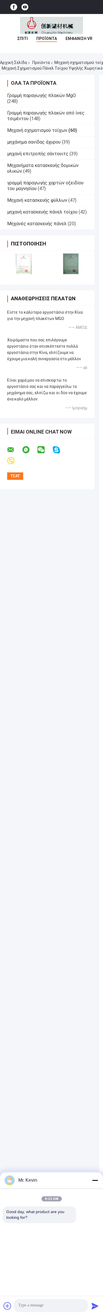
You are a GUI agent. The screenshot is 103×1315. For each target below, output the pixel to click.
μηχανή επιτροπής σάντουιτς (37, 153)
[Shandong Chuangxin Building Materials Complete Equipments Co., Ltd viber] (14, 461)
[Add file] (7, 1306)
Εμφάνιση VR (79, 38)
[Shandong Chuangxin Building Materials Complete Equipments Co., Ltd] (51, 25)
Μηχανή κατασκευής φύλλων (37, 200)
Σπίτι (22, 38)
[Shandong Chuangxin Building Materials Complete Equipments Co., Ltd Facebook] (14, 7)
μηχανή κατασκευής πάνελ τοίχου (42, 212)
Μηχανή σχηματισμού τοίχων (37, 130)
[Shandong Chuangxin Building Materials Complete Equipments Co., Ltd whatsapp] (29, 449)
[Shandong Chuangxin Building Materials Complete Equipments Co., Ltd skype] (60, 450)
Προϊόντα (46, 38)
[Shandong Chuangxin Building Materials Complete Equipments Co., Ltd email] (14, 449)
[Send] (95, 1306)
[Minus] (95, 1180)
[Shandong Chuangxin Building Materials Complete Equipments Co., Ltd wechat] (44, 449)
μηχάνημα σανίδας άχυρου (34, 142)
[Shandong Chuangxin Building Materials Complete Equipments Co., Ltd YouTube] (25, 7)
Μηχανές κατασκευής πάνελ (37, 223)
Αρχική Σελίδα (13, 62)
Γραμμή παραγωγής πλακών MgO (41, 95)
